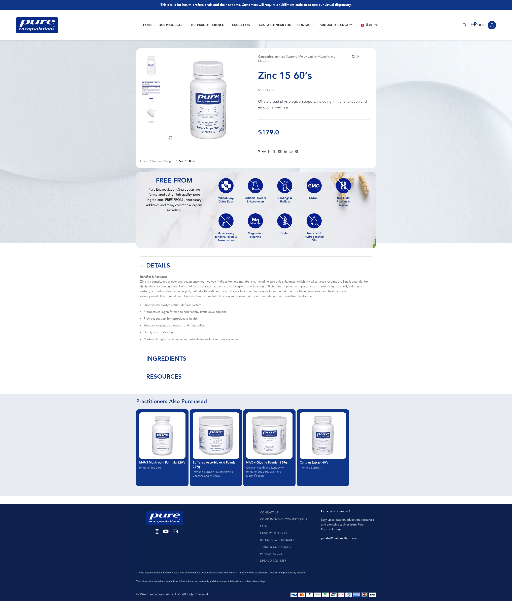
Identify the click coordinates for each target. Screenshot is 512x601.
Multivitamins (307, 56)
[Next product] (358, 56)
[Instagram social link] (157, 532)
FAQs (263, 526)
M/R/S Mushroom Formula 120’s (162, 462)
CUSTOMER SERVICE (274, 533)
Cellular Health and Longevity (264, 468)
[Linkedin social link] (285, 152)
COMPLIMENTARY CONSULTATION (283, 519)
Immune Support (285, 56)
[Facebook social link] (268, 152)
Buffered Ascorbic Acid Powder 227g (215, 464)
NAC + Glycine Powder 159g (266, 462)
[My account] (492, 25)
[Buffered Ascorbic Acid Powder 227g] (216, 435)
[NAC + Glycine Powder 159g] (269, 435)
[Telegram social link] (297, 152)
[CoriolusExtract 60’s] (323, 435)
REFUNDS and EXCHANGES (278, 540)
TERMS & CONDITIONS (275, 547)
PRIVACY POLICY (271, 554)
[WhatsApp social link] (291, 152)
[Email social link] (280, 152)
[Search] (465, 25)
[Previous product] (348, 56)
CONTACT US (269, 512)
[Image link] (164, 518)
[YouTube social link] (166, 532)
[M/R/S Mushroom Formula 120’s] (162, 435)
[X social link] (274, 152)
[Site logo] (37, 25)
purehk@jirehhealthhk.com (339, 538)
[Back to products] (353, 56)
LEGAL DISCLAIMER (273, 561)
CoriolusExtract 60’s (314, 462)
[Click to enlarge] (170, 138)
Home (144, 161)
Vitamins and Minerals (206, 476)
